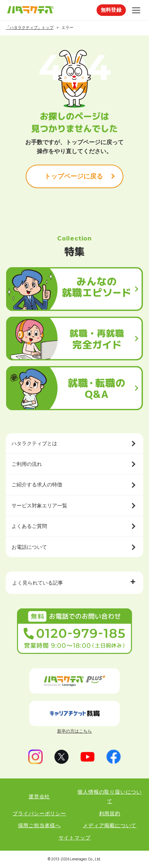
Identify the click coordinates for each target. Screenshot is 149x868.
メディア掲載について (109, 825)
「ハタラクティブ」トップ (30, 27)
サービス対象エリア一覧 (39, 505)
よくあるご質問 (29, 526)
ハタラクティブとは (34, 443)
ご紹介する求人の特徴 (37, 484)
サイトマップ (75, 838)
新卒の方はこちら (74, 731)
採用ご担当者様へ (39, 825)
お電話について (29, 547)
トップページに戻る (73, 176)
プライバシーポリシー (39, 813)
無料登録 (111, 10)
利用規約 (109, 813)
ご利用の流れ (27, 464)
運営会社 (39, 796)
